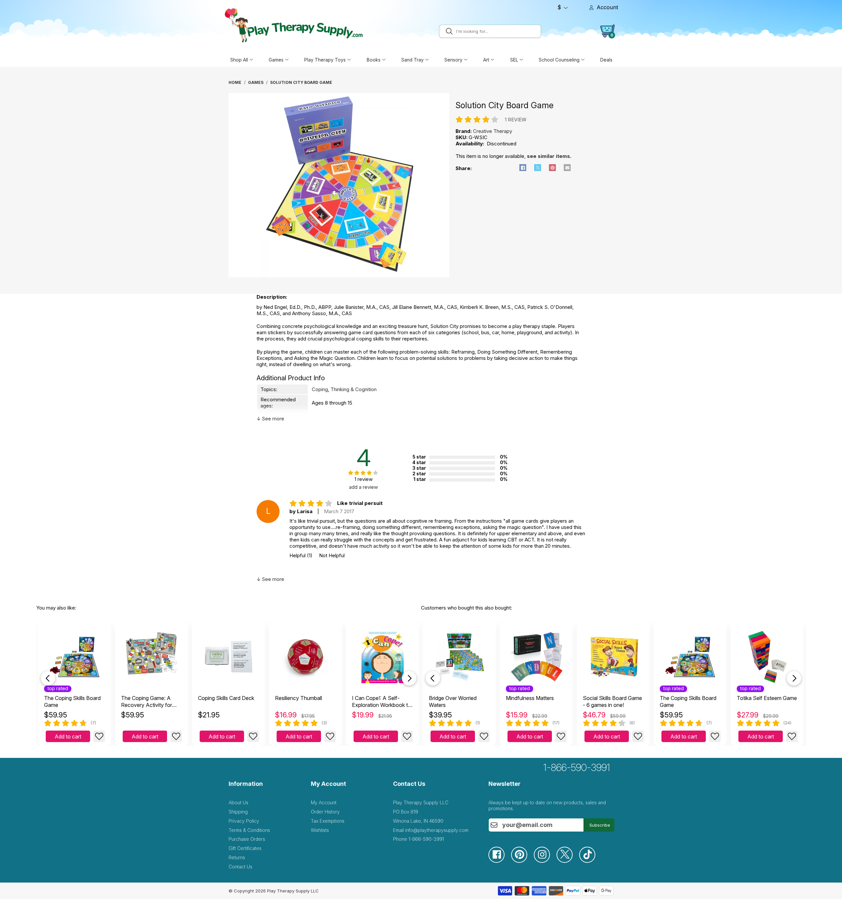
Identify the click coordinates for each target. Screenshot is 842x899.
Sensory (453, 59)
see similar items (548, 156)
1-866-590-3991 (576, 767)
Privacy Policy (244, 821)
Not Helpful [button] (332, 555)
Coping (320, 389)
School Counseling (559, 59)
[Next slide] (409, 678)
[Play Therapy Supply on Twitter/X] (568, 861)
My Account (323, 802)
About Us (238, 802)
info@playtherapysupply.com (436, 830)
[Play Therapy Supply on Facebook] (499, 861)
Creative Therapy (492, 131)
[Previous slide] (48, 678)
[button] (522, 167)
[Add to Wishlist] (99, 736)
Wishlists (320, 830)
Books (374, 59)
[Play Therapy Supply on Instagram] (545, 861)
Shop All (239, 59)
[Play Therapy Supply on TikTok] (590, 861)
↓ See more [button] (270, 418)
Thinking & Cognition (354, 389)
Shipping (238, 811)
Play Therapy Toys (325, 59)
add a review (363, 487)
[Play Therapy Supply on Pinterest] (522, 861)
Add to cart (68, 736)
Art (486, 59)
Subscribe (599, 825)
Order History (325, 811)
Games (276, 59)
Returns (237, 857)
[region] (340, 187)
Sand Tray (412, 59)
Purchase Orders (247, 839)
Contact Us (240, 866)
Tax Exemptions (327, 821)
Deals (606, 59)
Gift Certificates (245, 848)
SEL (514, 59)
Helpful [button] (300, 555)
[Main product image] (339, 275)
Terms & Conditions (249, 830)
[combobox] (497, 31)
